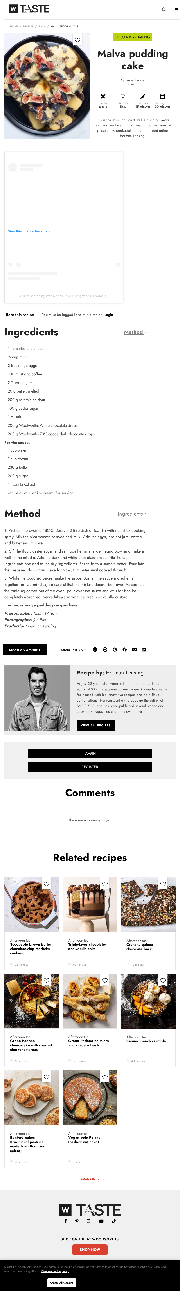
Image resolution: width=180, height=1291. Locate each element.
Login (108, 314)
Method (134, 332)
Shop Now (90, 1249)
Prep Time (142, 103)
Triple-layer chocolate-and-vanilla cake (87, 946)
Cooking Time (162, 103)
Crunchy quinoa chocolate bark (139, 946)
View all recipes (96, 725)
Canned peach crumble (146, 1041)
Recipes (28, 26)
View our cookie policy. (55, 1271)
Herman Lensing (135, 80)
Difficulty (123, 103)
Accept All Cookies (61, 1283)
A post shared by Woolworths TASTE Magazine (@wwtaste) (64, 296)
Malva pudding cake (65, 26)
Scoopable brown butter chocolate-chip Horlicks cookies (31, 949)
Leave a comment (25, 649)
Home (14, 26)
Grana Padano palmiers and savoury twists (88, 1043)
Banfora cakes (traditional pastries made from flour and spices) (28, 1144)
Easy (42, 26)
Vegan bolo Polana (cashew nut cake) (84, 1139)
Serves (103, 103)
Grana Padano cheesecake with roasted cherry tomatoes (31, 1045)
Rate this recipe (20, 315)
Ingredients (131, 514)
